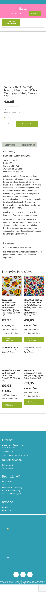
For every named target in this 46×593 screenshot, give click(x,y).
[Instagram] (23, 2)
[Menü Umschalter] (28, 23)
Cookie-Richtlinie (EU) (11, 494)
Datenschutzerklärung (12, 488)
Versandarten (8, 468)
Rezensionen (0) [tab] (28, 145)
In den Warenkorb (27, 124)
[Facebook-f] (27, 2)
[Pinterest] (19, 2)
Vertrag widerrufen (11, 23)
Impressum (7, 482)
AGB (4, 485)
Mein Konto (7, 510)
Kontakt (5, 507)
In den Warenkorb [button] (9, 339)
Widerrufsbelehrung (11, 491)
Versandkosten (13, 107)
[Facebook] (16, 574)
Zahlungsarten (8, 465)
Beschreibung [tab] (10, 145)
